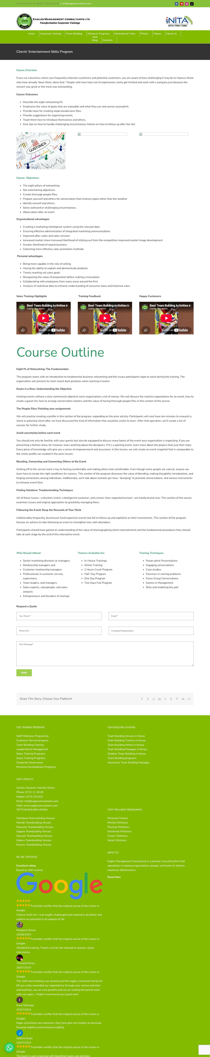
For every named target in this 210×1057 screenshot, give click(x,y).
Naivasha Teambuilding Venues (34, 827)
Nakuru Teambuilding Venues (33, 840)
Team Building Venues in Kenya (126, 736)
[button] (9, 1047)
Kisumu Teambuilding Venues (34, 845)
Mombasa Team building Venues (35, 818)
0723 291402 (34, 797)
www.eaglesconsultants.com (40, 805)
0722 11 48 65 (34, 792)
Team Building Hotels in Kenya (125, 745)
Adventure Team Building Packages (128, 762)
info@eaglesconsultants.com (76, 3)
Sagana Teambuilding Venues (33, 831)
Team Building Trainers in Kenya (126, 740)
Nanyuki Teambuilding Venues (34, 836)
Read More (114, 877)
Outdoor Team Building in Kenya (126, 754)
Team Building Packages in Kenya (127, 749)
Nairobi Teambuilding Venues (33, 822)
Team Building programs (121, 758)
